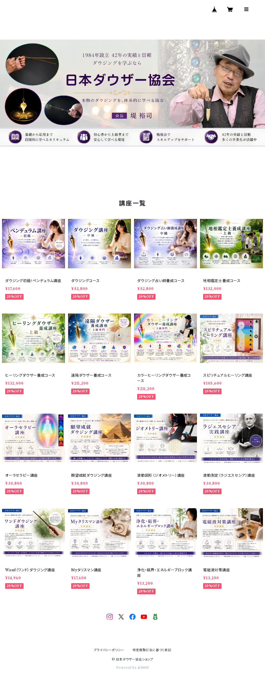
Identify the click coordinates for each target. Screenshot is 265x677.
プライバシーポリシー (109, 650)
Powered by (127, 668)
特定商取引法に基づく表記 (151, 650)
